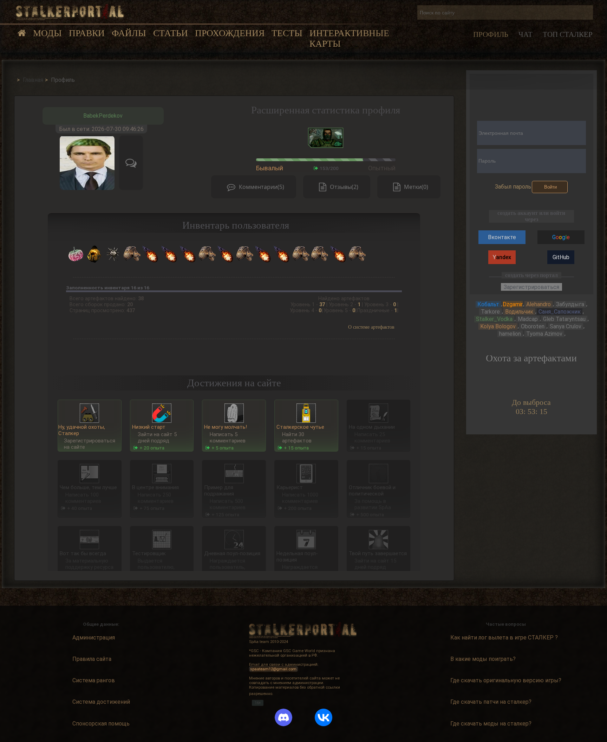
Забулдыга (570, 304)
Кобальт (488, 304)
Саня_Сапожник (560, 311)
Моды (47, 33)
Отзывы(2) (344, 187)
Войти (550, 187)
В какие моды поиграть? (483, 659)
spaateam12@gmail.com (273, 669)
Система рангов (93, 680)
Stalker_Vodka (494, 319)
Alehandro (538, 304)
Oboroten (532, 326)
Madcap (528, 319)
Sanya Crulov (565, 326)
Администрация (93, 638)
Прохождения (230, 33)
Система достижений (101, 702)
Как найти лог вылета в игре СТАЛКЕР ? (504, 638)
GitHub (561, 257)
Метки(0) (416, 187)
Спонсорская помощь (101, 724)
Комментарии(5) (261, 187)
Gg (561, 237)
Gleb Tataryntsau (564, 319)
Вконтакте (502, 237)
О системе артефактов (371, 327)
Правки (87, 33)
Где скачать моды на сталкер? (490, 724)
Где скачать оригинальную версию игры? (505, 680)
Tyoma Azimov (544, 333)
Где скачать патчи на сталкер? (490, 702)
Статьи (170, 33)
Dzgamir (513, 304)
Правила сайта (91, 659)
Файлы (129, 33)
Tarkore (490, 311)
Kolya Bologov (498, 326)
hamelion (510, 333)
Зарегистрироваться (531, 287)
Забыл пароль (513, 186)
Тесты (287, 33)
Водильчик (519, 311)
